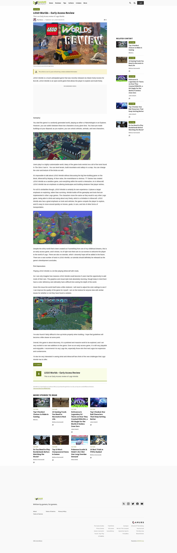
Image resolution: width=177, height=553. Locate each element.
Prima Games (100, 528)
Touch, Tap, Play (99, 533)
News (51, 3)
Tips (64, 3)
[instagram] (128, 504)
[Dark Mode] (134, 3)
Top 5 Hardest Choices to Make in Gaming (40, 414)
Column (78, 3)
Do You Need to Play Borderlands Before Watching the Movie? (41, 453)
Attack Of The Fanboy (137, 526)
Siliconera (111, 528)
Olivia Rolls (74, 459)
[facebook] (137, 504)
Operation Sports (123, 531)
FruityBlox (126, 533)
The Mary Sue (140, 531)
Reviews (58, 3)
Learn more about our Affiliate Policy (41, 388)
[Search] (130, 3)
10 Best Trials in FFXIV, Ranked (96, 450)
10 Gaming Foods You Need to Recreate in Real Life (59, 415)
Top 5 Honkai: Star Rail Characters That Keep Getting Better (98, 415)
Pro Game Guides (99, 526)
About (35, 511)
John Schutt (75, 429)
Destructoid (140, 528)
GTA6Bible (101, 536)
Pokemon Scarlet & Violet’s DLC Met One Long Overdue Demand (79, 453)
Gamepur (126, 526)
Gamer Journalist (99, 531)
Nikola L (35, 419)
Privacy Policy (62, 511)
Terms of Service (50, 511)
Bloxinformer (140, 533)
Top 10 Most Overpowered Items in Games (60, 451)
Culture (71, 3)
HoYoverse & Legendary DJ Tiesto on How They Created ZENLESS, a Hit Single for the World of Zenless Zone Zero (79, 419)
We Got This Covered (123, 528)
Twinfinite (111, 526)
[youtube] (142, 504)
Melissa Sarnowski (57, 422)
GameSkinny (110, 531)
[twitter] (133, 504)
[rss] (124, 504)
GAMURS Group (140, 541)
